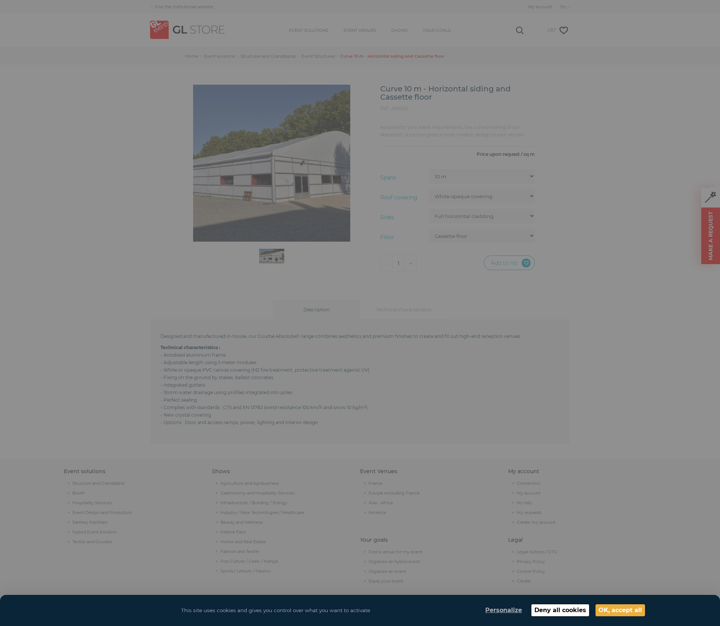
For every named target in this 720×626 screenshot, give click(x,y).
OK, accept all (620, 610)
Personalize (503, 610)
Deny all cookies (560, 610)
